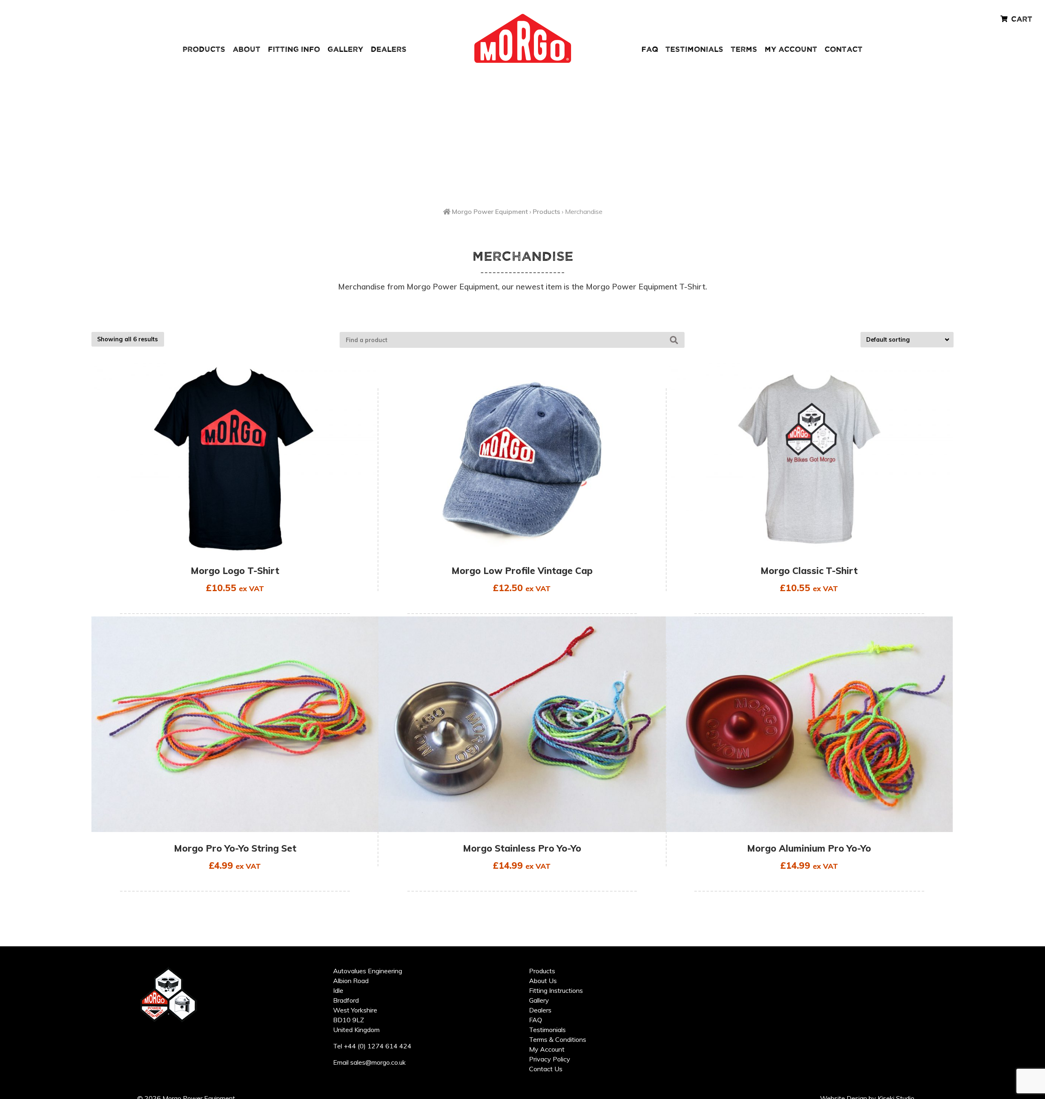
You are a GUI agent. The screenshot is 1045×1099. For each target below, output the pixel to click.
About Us (543, 981)
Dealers (389, 49)
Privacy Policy (549, 1059)
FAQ (649, 49)
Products (203, 49)
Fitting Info (294, 49)
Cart (1021, 19)
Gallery (345, 49)
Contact (844, 49)
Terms (744, 49)
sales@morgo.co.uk (378, 1062)
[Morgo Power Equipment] (523, 61)
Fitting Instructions (556, 990)
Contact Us (546, 1069)
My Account (791, 49)
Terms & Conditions (557, 1039)
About (246, 49)
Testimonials (694, 49)
